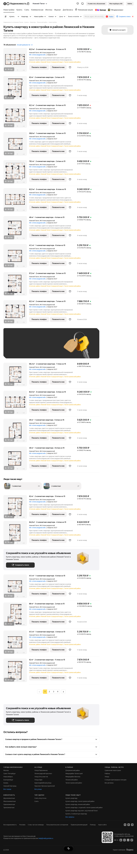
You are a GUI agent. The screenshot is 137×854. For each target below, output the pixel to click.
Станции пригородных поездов (115, 780)
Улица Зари (38, 780)
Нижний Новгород (9, 786)
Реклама (22, 825)
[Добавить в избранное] (70, 67)
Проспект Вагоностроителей (44, 786)
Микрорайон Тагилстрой (74, 773)
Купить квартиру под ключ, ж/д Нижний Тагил (82, 811)
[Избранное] (78, 4)
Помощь (93, 825)
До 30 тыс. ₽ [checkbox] (13, 346)
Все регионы (109, 783)
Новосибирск (8, 776)
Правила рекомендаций (79, 825)
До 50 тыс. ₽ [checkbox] (27, 346)
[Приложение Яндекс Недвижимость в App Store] (121, 840)
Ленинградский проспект (43, 773)
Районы (107, 773)
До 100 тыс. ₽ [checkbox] (13, 353)
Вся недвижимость (10, 825)
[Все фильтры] (5, 16)
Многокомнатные (9, 801)
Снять (36, 801)
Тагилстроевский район (74, 783)
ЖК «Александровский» (37, 55)
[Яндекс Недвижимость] (16, 3)
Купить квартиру (71, 798)
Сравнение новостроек (113, 770)
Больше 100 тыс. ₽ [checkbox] (30, 353)
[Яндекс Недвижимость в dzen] (128, 824)
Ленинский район (72, 780)
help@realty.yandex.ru (46, 838)
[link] (130, 4)
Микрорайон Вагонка (73, 776)
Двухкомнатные (9, 798)
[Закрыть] (133, 16)
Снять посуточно (40, 798)
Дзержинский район (73, 770)
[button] (82, 4)
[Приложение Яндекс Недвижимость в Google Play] (124, 840)
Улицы (107, 776)
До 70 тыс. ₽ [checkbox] (41, 346)
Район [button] (111, 16)
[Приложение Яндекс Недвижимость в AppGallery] (128, 840)
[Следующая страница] (63, 692)
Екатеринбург (8, 780)
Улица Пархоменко (41, 770)
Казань (5, 783)
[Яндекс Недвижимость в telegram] (132, 824)
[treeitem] (9, 9)
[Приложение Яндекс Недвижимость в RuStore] (131, 840)
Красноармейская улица (42, 783)
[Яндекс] (130, 850)
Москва (6, 770)
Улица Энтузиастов (41, 776)
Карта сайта (102, 825)
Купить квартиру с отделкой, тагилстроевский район (84, 807)
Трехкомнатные (8, 807)
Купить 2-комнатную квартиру (76, 814)
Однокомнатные (9, 804)
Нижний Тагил (34, 52)
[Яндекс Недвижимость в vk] (125, 824)
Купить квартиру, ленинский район (78, 804)
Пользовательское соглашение (57, 825)
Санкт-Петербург (9, 773)
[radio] (49, 692)
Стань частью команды (36, 825)
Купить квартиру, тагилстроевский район (80, 801)
